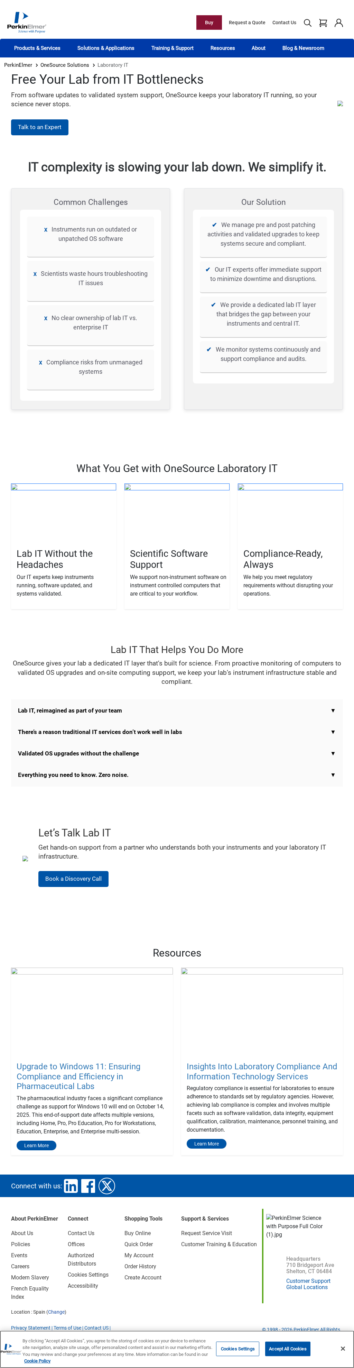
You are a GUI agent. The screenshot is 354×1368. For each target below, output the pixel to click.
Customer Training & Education (219, 1244)
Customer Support (308, 1281)
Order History (140, 1266)
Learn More (36, 1145)
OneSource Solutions (64, 65)
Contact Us (284, 22)
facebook (88, 1186)
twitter (107, 1186)
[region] (177, 1349)
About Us (22, 1233)
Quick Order (138, 1244)
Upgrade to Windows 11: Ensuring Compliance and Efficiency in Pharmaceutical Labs (78, 1076)
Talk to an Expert (40, 127)
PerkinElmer (18, 65)
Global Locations (307, 1287)
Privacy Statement (30, 1328)
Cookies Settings (238, 1348)
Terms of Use (67, 1328)
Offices (76, 1244)
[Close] (343, 1348)
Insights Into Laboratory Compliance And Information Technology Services (262, 1071)
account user (338, 22)
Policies (20, 1244)
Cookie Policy (37, 1361)
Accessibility (83, 1286)
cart (323, 22)
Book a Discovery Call (73, 878)
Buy (209, 22)
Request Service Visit (206, 1233)
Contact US (96, 1328)
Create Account (142, 1277)
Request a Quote (247, 22)
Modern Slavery (30, 1277)
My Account (138, 1255)
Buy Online (137, 1233)
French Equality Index (30, 1292)
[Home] (26, 22)
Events (19, 1255)
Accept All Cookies (287, 1348)
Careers (20, 1266)
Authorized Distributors (82, 1259)
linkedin (71, 1186)
